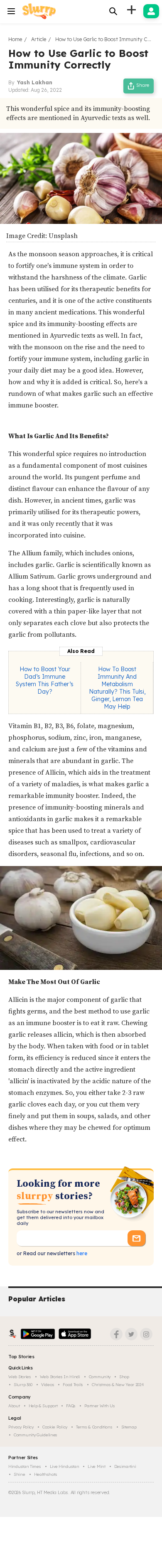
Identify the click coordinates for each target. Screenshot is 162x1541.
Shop (124, 1376)
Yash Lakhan (34, 82)
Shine (19, 1474)
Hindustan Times (24, 1466)
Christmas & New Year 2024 (118, 1384)
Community (99, 1376)
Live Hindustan (64, 1466)
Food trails (73, 1384)
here (81, 1253)
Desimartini (125, 1466)
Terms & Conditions (94, 1427)
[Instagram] (146, 1334)
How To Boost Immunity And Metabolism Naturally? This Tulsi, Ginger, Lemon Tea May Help (117, 687)
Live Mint (96, 1466)
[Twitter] (131, 1334)
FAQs (71, 1405)
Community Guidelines (35, 1435)
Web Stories (19, 1376)
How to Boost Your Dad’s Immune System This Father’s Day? (45, 680)
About (14, 1405)
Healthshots (45, 1474)
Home (15, 39)
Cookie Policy (54, 1427)
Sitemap (129, 1427)
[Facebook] (116, 1334)
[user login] (151, 11)
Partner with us (99, 1405)
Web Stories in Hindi (60, 1376)
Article (38, 39)
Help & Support (43, 1405)
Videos (47, 1384)
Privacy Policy (21, 1427)
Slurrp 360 (23, 1384)
